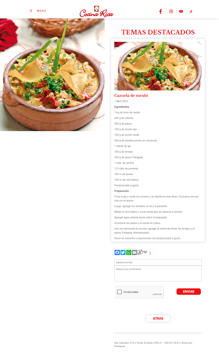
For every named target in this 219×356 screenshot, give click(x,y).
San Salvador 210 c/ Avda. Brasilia (133, 343)
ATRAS (158, 318)
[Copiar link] (140, 252)
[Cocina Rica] (96, 9)
